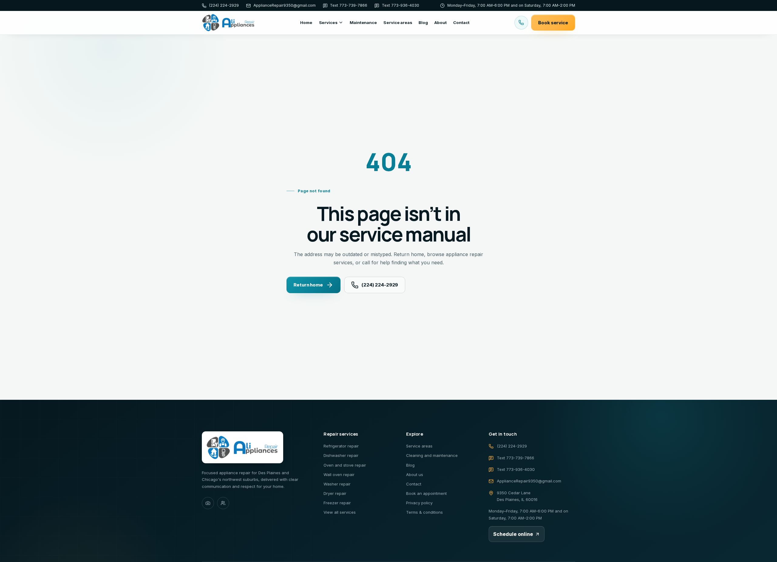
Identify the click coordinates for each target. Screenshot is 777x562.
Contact (461, 22)
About (440, 22)
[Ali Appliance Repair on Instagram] (208, 503)
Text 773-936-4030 (516, 469)
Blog (423, 22)
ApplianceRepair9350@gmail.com (529, 480)
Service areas (397, 22)
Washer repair (337, 483)
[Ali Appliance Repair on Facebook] (223, 503)
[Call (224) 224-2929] (521, 22)
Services (328, 22)
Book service (553, 23)
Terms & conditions (424, 512)
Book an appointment (426, 493)
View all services (340, 512)
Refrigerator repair (341, 446)
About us (414, 474)
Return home (308, 285)
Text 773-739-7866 (515, 457)
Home (306, 22)
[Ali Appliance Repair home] (228, 22)
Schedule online (513, 534)
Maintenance (363, 22)
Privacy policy (419, 502)
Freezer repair (337, 502)
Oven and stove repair (345, 465)
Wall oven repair (339, 474)
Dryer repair (335, 493)
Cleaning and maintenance (432, 455)
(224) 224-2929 (379, 285)
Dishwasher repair (341, 455)
